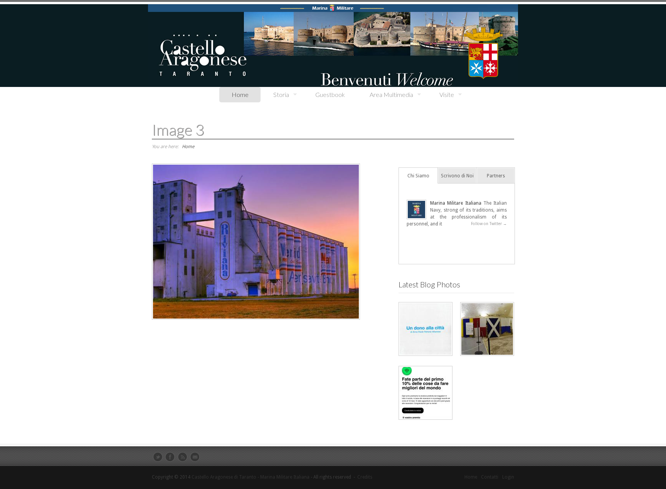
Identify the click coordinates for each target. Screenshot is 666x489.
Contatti (489, 477)
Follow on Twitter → (489, 224)
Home (240, 94)
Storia (275, 95)
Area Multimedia (385, 95)
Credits (364, 477)
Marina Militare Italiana (455, 203)
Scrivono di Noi (457, 176)
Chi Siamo (418, 176)
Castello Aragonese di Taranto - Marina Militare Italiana (250, 477)
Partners (496, 176)
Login (508, 477)
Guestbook (330, 94)
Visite (440, 95)
